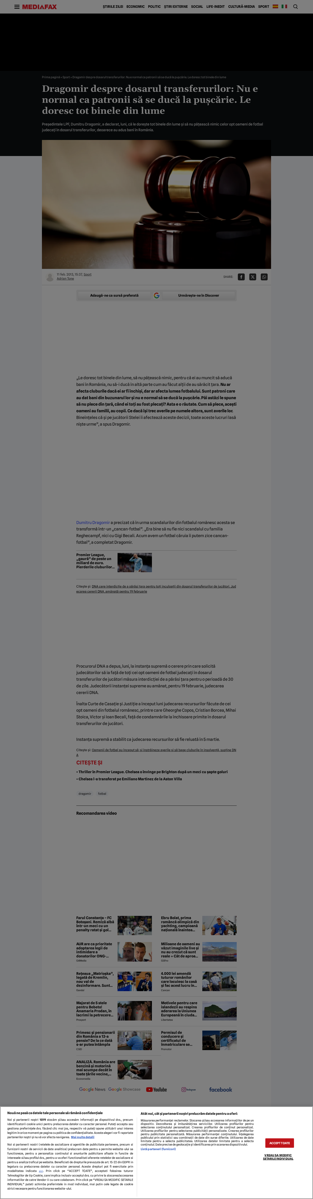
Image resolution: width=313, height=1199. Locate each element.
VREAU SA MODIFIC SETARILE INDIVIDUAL (278, 1157)
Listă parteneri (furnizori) (158, 1149)
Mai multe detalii (82, 1137)
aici (41, 1171)
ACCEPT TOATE (279, 1143)
